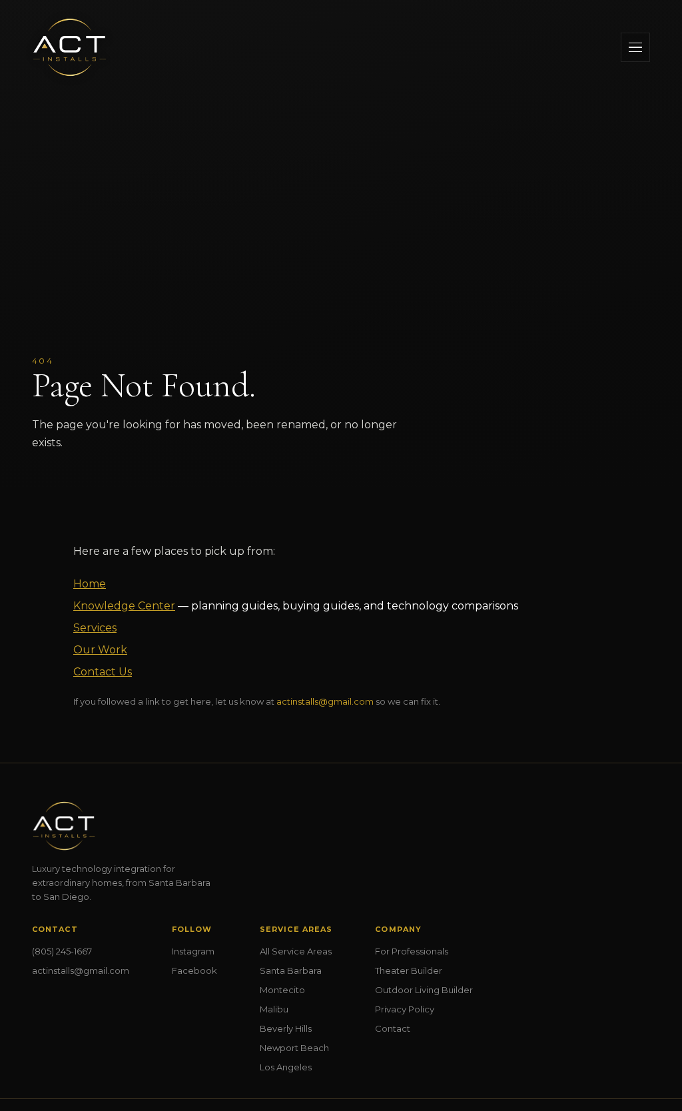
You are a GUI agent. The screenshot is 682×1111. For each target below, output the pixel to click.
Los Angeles (286, 1067)
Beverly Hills (286, 1028)
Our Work (100, 649)
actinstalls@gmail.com (325, 701)
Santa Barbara (291, 970)
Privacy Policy (404, 1009)
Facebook (194, 970)
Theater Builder (408, 970)
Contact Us (102, 671)
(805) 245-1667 (62, 951)
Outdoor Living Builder (424, 989)
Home (89, 583)
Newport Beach (294, 1047)
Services (95, 627)
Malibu (274, 1009)
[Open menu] (635, 47)
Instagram (193, 951)
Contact (392, 1028)
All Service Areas (296, 951)
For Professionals (411, 951)
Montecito (282, 989)
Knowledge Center (124, 605)
